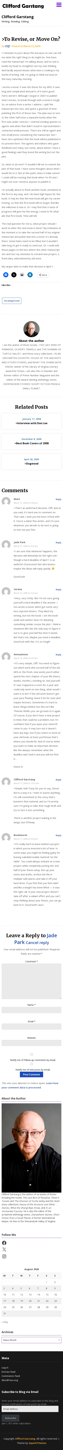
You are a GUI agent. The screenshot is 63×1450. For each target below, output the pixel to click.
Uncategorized (12, 300)
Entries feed (8, 1371)
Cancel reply (37, 942)
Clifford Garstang (18, 16)
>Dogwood (31, 463)
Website (31, 1037)
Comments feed (11, 1375)
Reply (58, 499)
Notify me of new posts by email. (33, 1069)
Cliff (7, 46)
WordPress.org (10, 1380)
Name (31, 1004)
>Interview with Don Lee (31, 423)
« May (5, 1321)
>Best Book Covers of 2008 (32, 443)
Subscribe (10, 1418)
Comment (31, 961)
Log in (5, 1367)
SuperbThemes (37, 1443)
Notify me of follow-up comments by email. (33, 1060)
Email (31, 1021)
